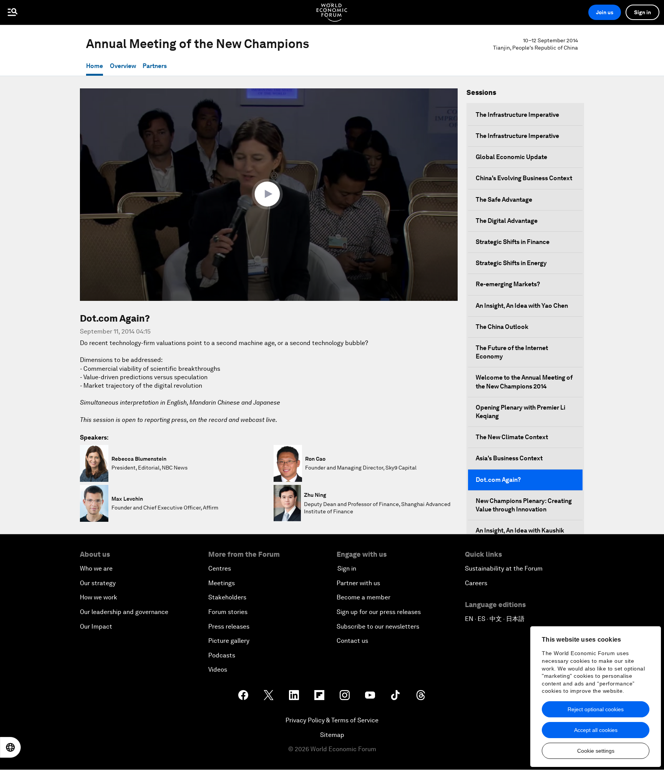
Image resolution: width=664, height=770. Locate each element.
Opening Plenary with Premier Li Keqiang (520, 412)
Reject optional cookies (596, 709)
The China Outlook (502, 326)
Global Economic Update (511, 157)
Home (94, 66)
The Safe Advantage (504, 199)
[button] (269, 194)
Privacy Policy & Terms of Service (332, 720)
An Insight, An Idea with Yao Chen (522, 305)
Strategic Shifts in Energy (511, 263)
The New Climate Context (512, 437)
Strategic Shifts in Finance (512, 242)
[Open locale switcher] (10, 747)
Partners (155, 66)
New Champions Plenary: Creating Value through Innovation (524, 505)
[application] (269, 194)
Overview (123, 66)
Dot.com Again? (498, 479)
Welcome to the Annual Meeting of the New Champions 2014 (524, 382)
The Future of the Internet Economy (512, 352)
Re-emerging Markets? (508, 284)
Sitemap (332, 734)
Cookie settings (595, 751)
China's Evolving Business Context (524, 178)
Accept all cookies (596, 730)
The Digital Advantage (507, 220)
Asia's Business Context (509, 458)
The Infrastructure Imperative (517, 114)
